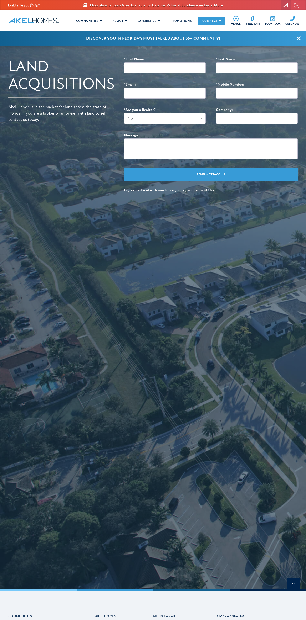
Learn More (213, 5)
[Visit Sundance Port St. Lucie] (296, 5)
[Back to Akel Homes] (286, 5)
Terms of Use (204, 190)
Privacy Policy (176, 190)
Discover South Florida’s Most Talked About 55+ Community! (153, 38)
